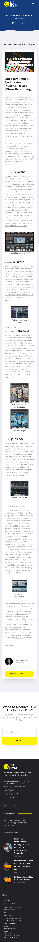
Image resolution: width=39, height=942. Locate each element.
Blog (6, 931)
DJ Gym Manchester (12, 920)
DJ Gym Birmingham (12, 918)
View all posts (16, 674)
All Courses (9, 903)
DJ (5, 905)
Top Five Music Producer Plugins (19, 17)
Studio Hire (9, 910)
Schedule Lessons (12, 929)
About (6, 927)
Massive (8, 262)
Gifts (6, 912)
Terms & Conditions (13, 935)
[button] (33, 3)
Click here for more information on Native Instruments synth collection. (19, 374)
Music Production (12, 908)
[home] (12, 4)
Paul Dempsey (21, 660)
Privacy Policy (10, 938)
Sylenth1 (9, 172)
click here (19, 638)
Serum (7, 440)
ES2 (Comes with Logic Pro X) (19, 506)
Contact (8, 933)
